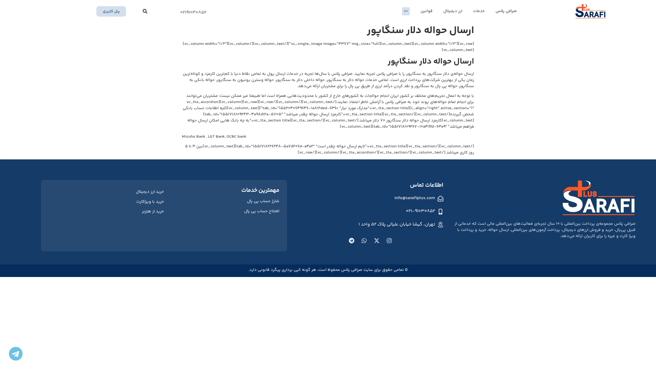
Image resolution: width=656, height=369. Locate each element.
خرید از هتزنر (153, 211)
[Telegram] (351, 240)
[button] (145, 11)
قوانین (427, 11)
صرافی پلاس (506, 11)
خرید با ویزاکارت (150, 202)
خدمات (479, 11)
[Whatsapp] (364, 240)
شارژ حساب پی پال (263, 201)
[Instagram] (389, 240)
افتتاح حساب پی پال (261, 211)
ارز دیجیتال (452, 11)
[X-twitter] (376, 240)
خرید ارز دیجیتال (150, 192)
